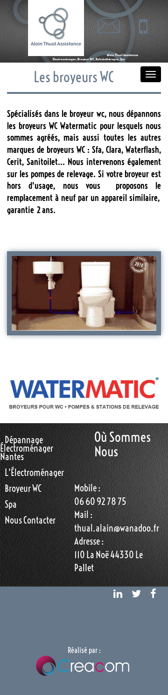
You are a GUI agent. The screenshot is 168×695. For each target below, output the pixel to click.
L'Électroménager (34, 472)
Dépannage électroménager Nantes (26, 448)
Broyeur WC (23, 488)
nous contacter (30, 520)
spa (11, 504)
